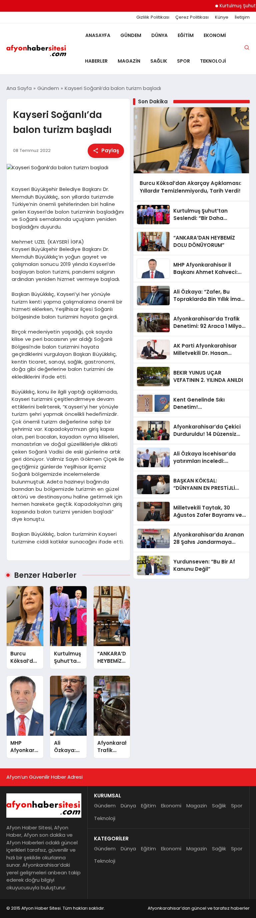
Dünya (159, 35)
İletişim (242, 17)
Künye (221, 17)
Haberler (96, 61)
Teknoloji (213, 61)
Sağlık (158, 61)
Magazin (129, 61)
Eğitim (186, 35)
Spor (183, 61)
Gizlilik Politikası (152, 17)
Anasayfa (97, 35)
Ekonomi (215, 35)
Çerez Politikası (192, 17)
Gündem (130, 35)
